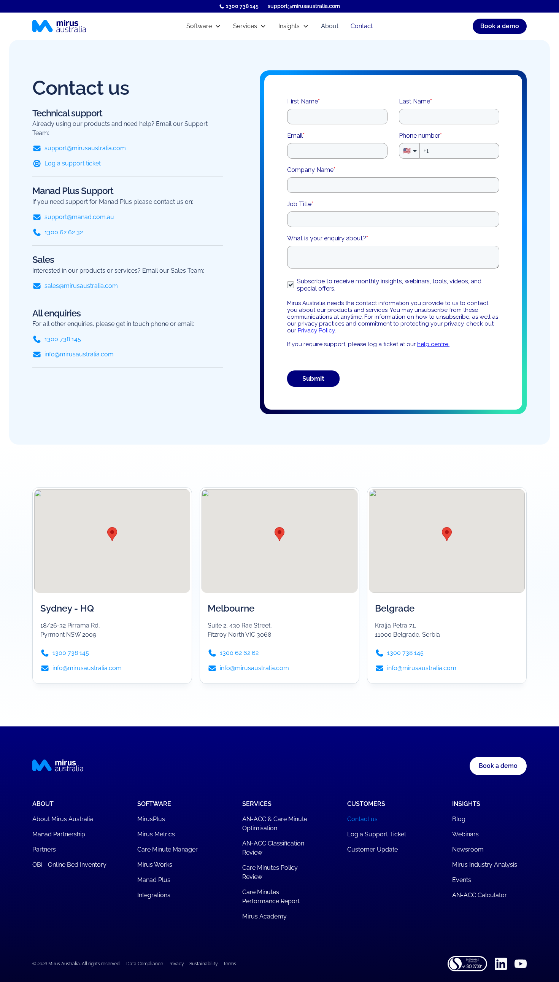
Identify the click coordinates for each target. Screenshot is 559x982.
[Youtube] (521, 964)
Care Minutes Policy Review (270, 872)
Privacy (176, 963)
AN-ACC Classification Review (273, 848)
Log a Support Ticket (376, 834)
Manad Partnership (58, 834)
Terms (229, 963)
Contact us (362, 819)
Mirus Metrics (156, 834)
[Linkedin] (501, 964)
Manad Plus (153, 879)
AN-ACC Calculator (479, 895)
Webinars (465, 834)
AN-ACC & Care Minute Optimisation (274, 823)
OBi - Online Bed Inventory (69, 864)
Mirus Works (154, 864)
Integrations (153, 895)
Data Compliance (144, 963)
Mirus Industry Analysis (484, 864)
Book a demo (499, 26)
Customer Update (372, 849)
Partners (44, 849)
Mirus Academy (264, 916)
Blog (458, 819)
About (329, 26)
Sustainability (203, 963)
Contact (362, 26)
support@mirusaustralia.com (304, 6)
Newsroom (468, 849)
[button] (203, 26)
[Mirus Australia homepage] (92, 26)
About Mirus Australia (62, 819)
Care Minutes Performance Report (271, 896)
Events (461, 879)
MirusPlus (151, 819)
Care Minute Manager (167, 849)
